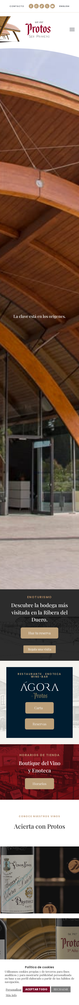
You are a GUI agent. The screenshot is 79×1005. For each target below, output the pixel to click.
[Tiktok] (42, 6)
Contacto (17, 6)
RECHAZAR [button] (61, 989)
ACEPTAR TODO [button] (36, 989)
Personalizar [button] (14, 989)
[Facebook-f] (31, 6)
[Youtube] (52, 6)
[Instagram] (36, 6)
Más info (11, 995)
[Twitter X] (47, 6)
